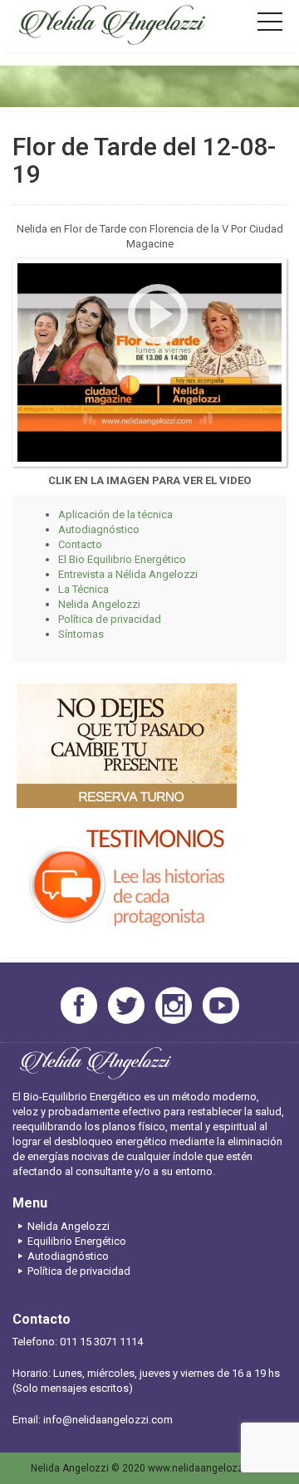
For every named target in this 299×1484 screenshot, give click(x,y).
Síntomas (81, 634)
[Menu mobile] (269, 24)
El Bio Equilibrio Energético (122, 559)
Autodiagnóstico (99, 529)
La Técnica (83, 589)
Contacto (80, 544)
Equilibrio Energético (76, 1241)
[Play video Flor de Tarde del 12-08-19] (149, 362)
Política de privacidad (109, 619)
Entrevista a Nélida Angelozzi (128, 574)
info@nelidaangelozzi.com (108, 1419)
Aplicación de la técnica (115, 514)
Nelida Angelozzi (99, 604)
